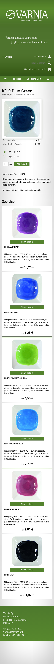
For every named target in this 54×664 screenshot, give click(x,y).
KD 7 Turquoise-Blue (13, 444)
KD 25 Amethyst (11, 247)
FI (2, 57)
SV (6, 57)
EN (10, 57)
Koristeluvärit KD (19, 94)
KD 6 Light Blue (11, 312)
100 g (10, 152)
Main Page (6, 94)
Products (16, 78)
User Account (40, 56)
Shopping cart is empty (35, 69)
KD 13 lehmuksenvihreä (15, 378)
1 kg (9, 156)
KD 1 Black (9, 575)
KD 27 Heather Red (12, 509)
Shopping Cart (34, 78)
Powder (31, 94)
